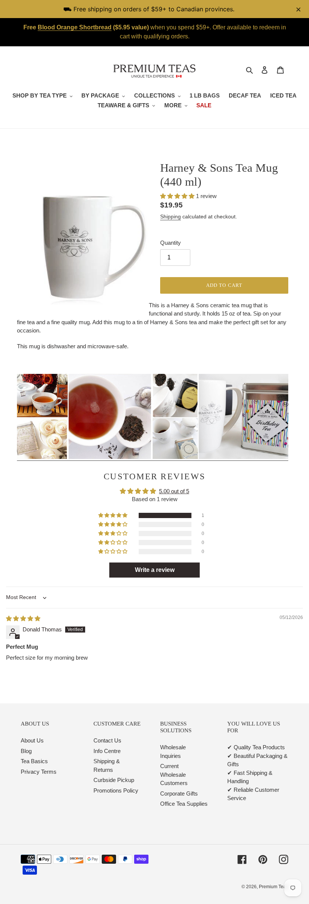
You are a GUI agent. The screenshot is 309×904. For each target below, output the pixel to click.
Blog (26, 751)
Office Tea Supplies (184, 803)
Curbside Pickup (113, 780)
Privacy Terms (39, 771)
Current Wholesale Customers (174, 774)
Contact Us (107, 740)
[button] (178, 196)
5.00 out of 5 (174, 491)
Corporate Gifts (179, 793)
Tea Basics (34, 761)
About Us (32, 740)
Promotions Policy (115, 790)
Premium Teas (273, 886)
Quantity (170, 242)
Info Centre (107, 751)
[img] (23, 618)
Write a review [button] (154, 570)
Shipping (170, 216)
